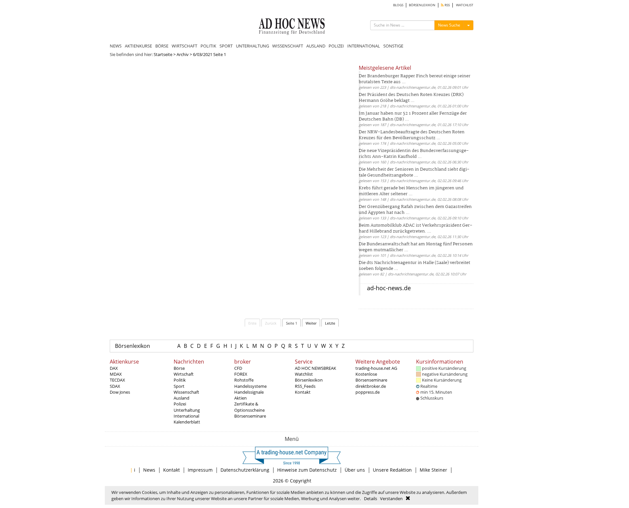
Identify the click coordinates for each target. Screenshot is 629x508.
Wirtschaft (184, 374)
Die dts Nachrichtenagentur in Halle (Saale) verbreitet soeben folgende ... (414, 265)
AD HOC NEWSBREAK (315, 368)
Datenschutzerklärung (244, 470)
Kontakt (303, 392)
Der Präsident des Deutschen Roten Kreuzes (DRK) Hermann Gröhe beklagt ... (411, 97)
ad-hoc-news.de (389, 288)
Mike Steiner (433, 470)
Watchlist (304, 374)
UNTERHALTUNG (252, 46)
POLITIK (208, 46)
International (186, 416)
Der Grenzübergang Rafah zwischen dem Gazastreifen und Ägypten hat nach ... (415, 209)
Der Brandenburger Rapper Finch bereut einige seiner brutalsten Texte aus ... (414, 79)
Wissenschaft (186, 392)
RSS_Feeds (305, 386)
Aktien (240, 398)
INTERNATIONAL (363, 46)
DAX (114, 368)
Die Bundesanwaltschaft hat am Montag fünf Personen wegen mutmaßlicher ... (416, 247)
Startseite (163, 54)
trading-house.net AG (376, 368)
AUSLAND (315, 46)
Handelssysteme (250, 386)
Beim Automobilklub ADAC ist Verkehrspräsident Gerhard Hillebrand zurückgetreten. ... (415, 228)
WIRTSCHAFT (184, 46)
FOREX (240, 374)
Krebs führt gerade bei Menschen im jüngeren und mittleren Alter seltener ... (411, 191)
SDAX (115, 386)
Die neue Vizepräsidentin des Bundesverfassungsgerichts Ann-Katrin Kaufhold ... (414, 153)
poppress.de (367, 392)
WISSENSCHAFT (287, 46)
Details (370, 498)
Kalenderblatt (187, 422)
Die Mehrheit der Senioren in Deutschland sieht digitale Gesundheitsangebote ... (414, 172)
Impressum (200, 470)
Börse (179, 368)
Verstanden (391, 498)
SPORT (226, 46)
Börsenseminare (250, 416)
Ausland (181, 398)
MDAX (116, 374)
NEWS (116, 46)
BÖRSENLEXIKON (422, 5)
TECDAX (117, 380)
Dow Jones (120, 392)
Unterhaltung (187, 410)
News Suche (449, 25)
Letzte (330, 323)
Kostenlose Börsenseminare (371, 377)
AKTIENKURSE (138, 46)
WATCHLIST (464, 5)
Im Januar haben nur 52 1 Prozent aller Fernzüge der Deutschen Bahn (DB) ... (413, 116)
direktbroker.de (370, 386)
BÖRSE (161, 46)
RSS (447, 5)
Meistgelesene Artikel (385, 67)
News (149, 470)
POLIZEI (336, 46)
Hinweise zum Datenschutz (307, 470)
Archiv (183, 54)
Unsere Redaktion (392, 470)
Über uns (355, 470)
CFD (238, 368)
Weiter (311, 323)
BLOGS (398, 5)
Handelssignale (249, 392)
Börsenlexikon (132, 345)
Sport (179, 386)
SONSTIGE (393, 46)
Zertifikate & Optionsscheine (249, 407)
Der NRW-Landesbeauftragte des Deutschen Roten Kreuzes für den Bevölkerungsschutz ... (412, 135)
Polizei (180, 404)
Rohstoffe (244, 380)
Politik (180, 380)
